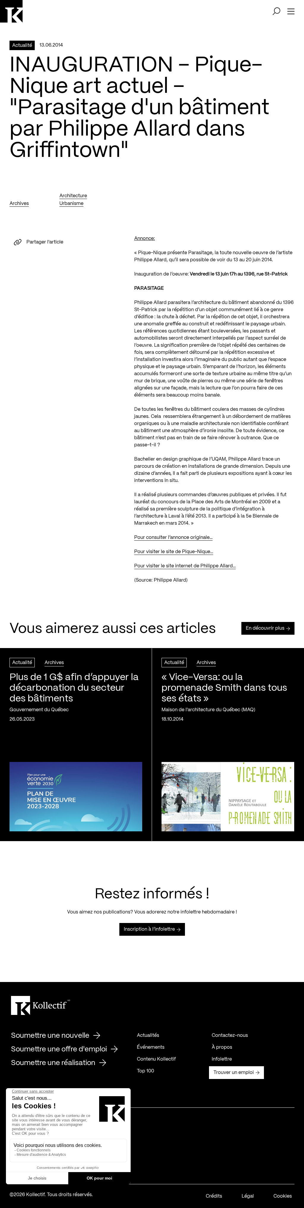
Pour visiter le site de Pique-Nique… (173, 552)
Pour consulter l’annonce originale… (173, 537)
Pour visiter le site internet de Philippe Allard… (185, 566)
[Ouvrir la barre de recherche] (276, 11)
